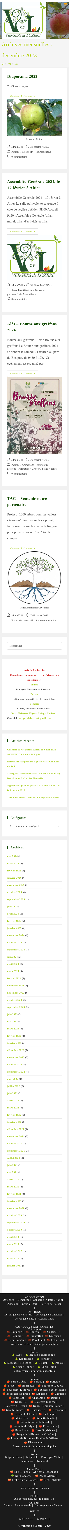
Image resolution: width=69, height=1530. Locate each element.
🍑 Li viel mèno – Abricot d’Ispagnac (33, 1472)
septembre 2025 (16, 899)
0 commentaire (19, 156)
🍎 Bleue (9, 1385)
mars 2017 (13, 1258)
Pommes (35, 1379)
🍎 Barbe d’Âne (16, 1381)
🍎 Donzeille (19, 1402)
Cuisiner (34, 1502)
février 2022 (14, 1114)
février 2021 (14, 1193)
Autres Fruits (34, 1469)
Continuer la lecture (24, 97)
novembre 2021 (16, 1136)
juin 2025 (12, 906)
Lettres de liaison (51, 1304)
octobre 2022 (14, 1064)
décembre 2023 (15, 985)
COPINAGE (26, 1519)
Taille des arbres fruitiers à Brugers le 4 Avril (33, 797)
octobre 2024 (14, 942)
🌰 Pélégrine (54, 1340)
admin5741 (17, 146)
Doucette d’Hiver (14, 1406)
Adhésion (13, 1304)
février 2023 (14, 1035)
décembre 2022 (15, 1050)
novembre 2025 (16, 885)
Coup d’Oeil (29, 1304)
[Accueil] (3, 63)
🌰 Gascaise (52, 1336)
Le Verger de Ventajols (18, 1314)
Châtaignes (34, 1329)
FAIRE (34, 1496)
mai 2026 (12, 856)
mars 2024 (13, 971)
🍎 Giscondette (35, 1410)
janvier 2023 (14, 1043)
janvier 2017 (14, 1265)
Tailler (54, 468)
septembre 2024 (16, 949)
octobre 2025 (14, 892)
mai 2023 (12, 1021)
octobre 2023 (14, 1000)
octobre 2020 (14, 1215)
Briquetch (32, 1457)
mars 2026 (13, 863)
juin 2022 (12, 1093)
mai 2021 (12, 1172)
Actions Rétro (46, 1318)
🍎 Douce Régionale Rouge (45, 1406)
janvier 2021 (14, 1201)
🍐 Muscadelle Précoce (17, 1362)
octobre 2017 (14, 1251)
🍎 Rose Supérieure (43, 1430)
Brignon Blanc (13, 1457)
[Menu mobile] (65, 5)
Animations (28, 465)
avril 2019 (13, 1237)
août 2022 (12, 1079)
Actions (15, 151)
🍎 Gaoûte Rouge (12, 1410)
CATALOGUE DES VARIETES (34, 1326)
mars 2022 (13, 1107)
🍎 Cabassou (39, 1393)
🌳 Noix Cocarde (21, 1476)
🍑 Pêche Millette (50, 1480)
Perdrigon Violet (51, 1457)
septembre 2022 (16, 1071)
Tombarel (42, 1461)
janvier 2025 (14, 928)
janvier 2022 (14, 1122)
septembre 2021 (16, 1150)
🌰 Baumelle (14, 1332)
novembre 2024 (16, 935)
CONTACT (43, 1519)
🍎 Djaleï (52, 1397)
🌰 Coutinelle (51, 1332)
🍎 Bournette (26, 1385)
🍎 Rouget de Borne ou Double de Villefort (33, 1438)
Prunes (35, 1454)
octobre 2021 (14, 1143)
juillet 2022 (13, 1086)
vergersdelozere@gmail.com (35, 718)
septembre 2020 (16, 1222)
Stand (45, 468)
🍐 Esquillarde (24, 1358)
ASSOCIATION (34, 1297)
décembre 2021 (15, 1129)
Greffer (36, 468)
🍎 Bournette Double (50, 1385)
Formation (23, 468)
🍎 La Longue (47, 1414)
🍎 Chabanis (35, 1397)
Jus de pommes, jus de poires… (33, 1498)
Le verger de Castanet (49, 1314)
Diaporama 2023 (22, 76)
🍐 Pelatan (41, 1362)
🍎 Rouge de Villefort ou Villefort (33, 1434)
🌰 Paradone (35, 1340)
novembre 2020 (16, 1208)
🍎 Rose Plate (19, 1430)
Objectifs (8, 1300)
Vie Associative (43, 151)
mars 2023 (13, 1028)
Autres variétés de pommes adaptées (34, 1446)
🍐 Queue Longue (23, 1367)
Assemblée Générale (21, 290)
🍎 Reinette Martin (43, 1418)
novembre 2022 (16, 1057)
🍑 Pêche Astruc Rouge (22, 1480)
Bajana (8, 1505)
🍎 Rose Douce (48, 1426)
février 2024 (14, 978)
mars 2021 (13, 1186)
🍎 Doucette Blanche (43, 1402)
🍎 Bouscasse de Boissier (49, 1389)
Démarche (23, 1300)
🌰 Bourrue (33, 1332)
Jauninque (27, 1461)
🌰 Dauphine (15, 1336)
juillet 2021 (13, 1158)
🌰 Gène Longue (14, 1340)
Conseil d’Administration (48, 1300)
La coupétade (23, 1505)
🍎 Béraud (36, 1381)
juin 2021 (12, 1165)
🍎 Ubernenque (33, 1442)
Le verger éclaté (24, 1318)
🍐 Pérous (57, 1362)
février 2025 (14, 921)
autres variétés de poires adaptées (34, 1371)
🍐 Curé (17, 1354)
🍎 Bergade (53, 1381)
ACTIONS (34, 1312)
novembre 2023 (16, 992)
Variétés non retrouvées (34, 1488)
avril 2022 (13, 1100)
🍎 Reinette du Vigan (22, 1426)
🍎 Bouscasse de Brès (15, 1393)
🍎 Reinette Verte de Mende (33, 1422)
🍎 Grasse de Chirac (22, 1414)
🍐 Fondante (44, 1358)
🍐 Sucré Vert (45, 1367)
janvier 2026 (14, 877)
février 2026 (14, 870)
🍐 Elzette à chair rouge (40, 1354)
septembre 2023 (16, 1007)
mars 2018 (13, 1244)
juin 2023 (12, 1014)
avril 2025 (13, 913)
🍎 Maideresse (20, 1418)
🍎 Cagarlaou (16, 1397)
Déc (16, 63)
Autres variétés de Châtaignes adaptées (34, 1344)
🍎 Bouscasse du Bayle (16, 1389)
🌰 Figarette (33, 1336)
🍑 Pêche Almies (45, 1476)
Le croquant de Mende (48, 1505)
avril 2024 (13, 964)
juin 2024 (12, 956)
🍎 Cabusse (57, 1393)
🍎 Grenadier (56, 1410)
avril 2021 (13, 1179)
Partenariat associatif (22, 620)
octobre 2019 (14, 1229)
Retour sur (27, 151)
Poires (34, 1352)
